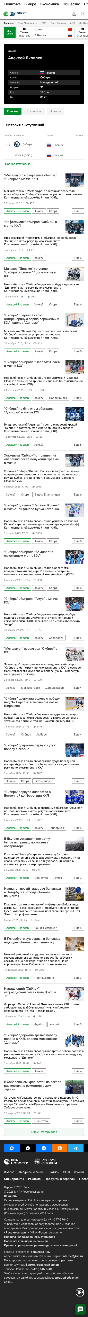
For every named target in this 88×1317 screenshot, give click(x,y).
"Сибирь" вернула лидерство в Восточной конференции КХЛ (27, 793)
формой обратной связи (42, 1264)
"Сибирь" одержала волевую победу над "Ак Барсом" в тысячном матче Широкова (32, 702)
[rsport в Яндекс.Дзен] (28, 1148)
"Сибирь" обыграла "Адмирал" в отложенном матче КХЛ (28, 554)
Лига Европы (58, 23)
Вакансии (10, 1196)
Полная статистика (17, 163)
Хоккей (13, 51)
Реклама (34, 1179)
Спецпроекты (14, 1179)
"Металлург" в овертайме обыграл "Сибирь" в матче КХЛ (30, 177)
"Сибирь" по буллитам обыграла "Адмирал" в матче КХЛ (29, 410)
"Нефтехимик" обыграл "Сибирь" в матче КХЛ (30, 223)
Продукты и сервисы (60, 1179)
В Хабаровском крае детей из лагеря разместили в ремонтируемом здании (32, 1085)
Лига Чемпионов (27, 23)
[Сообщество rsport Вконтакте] (44, 1148)
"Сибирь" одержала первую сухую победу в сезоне (30, 747)
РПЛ (44, 23)
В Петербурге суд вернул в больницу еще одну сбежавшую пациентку (32, 940)
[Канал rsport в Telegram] (75, 1148)
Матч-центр (10, 32)
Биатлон (53, 1172)
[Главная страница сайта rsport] (24, 14)
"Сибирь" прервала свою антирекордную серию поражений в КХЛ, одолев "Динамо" (31, 319)
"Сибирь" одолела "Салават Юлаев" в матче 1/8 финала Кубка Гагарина (31, 507)
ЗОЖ (66, 1172)
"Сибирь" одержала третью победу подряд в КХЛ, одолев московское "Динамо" (30, 1038)
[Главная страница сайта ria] (4, 14)
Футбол (9, 1172)
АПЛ (72, 23)
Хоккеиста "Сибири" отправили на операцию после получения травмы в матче (31, 459)
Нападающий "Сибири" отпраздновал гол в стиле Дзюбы (30, 990)
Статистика (34, 111)
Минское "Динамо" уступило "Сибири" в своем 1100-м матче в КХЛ (30, 272)
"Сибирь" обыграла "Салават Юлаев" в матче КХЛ (32, 364)
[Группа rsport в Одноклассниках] (60, 1148)
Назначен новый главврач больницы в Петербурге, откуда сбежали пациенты (32, 892)
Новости (55, 111)
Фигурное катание (31, 1172)
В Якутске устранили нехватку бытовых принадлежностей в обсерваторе (27, 842)
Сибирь (45, 77)
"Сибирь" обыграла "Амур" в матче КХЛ (31, 600)
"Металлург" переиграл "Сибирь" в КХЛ (30, 650)
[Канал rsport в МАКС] (12, 1148)
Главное (9, 23)
